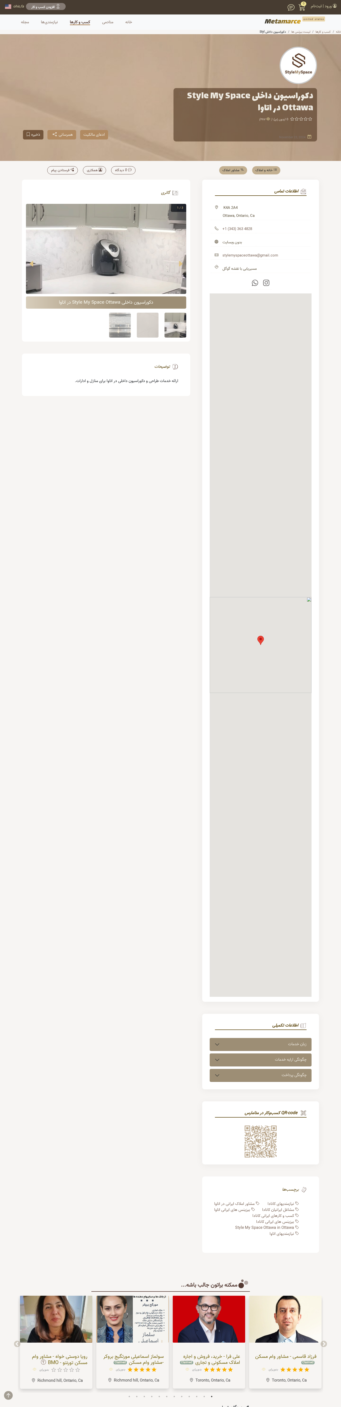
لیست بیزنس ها (300, 31)
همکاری (92, 170)
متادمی (107, 22)
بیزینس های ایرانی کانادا (275, 1222)
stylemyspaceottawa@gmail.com (250, 255)
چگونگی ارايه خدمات (291, 1059)
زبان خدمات (297, 1044)
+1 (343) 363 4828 (237, 229)
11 (204, 1396)
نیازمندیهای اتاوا (282, 1234)
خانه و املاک (264, 170)
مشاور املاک (230, 170)
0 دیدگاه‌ (121, 170)
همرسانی (66, 134)
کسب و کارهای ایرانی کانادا (273, 1216)
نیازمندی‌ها (49, 22)
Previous (324, 1344)
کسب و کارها (80, 22)
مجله (25, 22)
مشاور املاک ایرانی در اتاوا (234, 1204)
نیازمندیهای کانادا (281, 1204)
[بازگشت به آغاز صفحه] (12, 1398)
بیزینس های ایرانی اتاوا (232, 1210)
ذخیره (35, 134)
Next (17, 1344)
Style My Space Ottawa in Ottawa (264, 1228)
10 (196, 1396)
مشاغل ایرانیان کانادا (278, 1210)
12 (211, 1396)
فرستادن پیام (60, 170)
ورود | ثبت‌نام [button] (322, 6)
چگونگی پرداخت (294, 1075)
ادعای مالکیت (94, 134)
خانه (338, 31)
